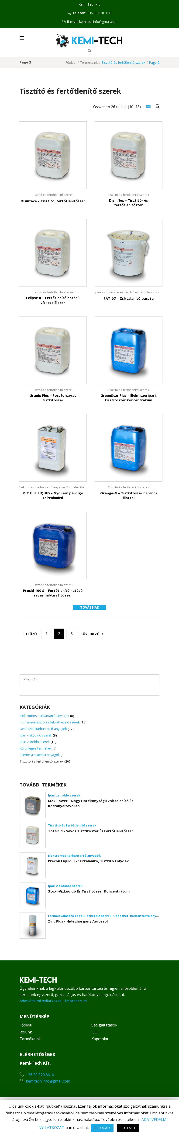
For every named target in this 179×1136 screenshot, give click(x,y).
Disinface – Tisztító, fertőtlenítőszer (53, 201)
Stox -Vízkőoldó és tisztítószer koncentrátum (89, 891)
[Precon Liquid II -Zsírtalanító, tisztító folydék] (33, 865)
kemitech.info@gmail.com (98, 21)
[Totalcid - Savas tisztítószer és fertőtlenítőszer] (33, 835)
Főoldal (70, 62)
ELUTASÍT (128, 1128)
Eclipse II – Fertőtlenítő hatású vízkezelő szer (52, 300)
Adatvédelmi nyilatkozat (40, 1000)
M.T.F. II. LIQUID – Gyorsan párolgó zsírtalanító (52, 495)
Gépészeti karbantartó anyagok (43, 728)
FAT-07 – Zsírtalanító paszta (129, 298)
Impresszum (76, 1000)
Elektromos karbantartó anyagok (42, 487)
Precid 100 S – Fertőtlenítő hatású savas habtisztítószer (53, 592)
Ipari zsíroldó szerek (109, 292)
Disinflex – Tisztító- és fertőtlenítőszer (128, 202)
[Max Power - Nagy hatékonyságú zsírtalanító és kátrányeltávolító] (33, 805)
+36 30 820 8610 (99, 13)
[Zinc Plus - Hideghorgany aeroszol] (33, 926)
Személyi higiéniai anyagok (40, 755)
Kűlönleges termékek (36, 748)
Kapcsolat (99, 1038)
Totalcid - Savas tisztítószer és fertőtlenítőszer (90, 831)
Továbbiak (89, 607)
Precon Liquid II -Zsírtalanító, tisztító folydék (88, 861)
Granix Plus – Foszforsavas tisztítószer (53, 397)
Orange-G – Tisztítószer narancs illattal (128, 495)
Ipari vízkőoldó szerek (36, 735)
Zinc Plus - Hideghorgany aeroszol (78, 921)
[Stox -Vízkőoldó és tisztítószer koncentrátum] (33, 896)
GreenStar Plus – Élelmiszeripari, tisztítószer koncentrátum (128, 397)
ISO (94, 1032)
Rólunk (26, 1032)
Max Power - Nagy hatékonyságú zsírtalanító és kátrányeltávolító (90, 803)
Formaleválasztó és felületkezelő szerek (50, 722)
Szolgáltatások (104, 1025)
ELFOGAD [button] (102, 1128)
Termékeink (89, 62)
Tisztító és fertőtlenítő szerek (52, 195)
